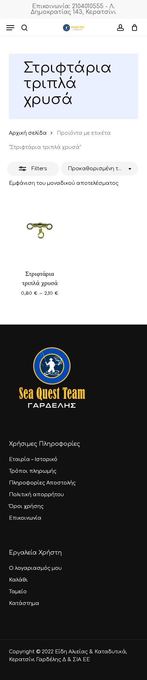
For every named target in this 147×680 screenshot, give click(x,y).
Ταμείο (18, 591)
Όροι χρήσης (26, 506)
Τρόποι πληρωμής (32, 471)
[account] (120, 27)
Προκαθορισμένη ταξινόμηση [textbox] (97, 168)
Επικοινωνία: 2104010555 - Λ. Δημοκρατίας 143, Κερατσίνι (73, 9)
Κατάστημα (24, 603)
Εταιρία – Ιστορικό (33, 459)
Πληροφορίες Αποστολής (42, 483)
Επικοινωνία (25, 518)
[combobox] (99, 169)
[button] (10, 27)
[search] (24, 27)
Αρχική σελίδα (28, 133)
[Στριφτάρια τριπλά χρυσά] (40, 229)
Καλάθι (18, 580)
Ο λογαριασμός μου (35, 568)
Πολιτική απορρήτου (36, 494)
